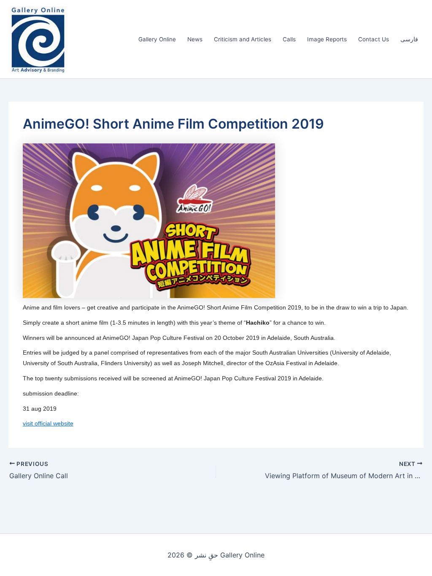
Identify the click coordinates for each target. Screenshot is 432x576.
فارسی (409, 39)
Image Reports (327, 39)
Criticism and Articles (242, 39)
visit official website (48, 423)
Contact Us (373, 39)
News (194, 39)
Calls (289, 39)
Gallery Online (157, 39)
